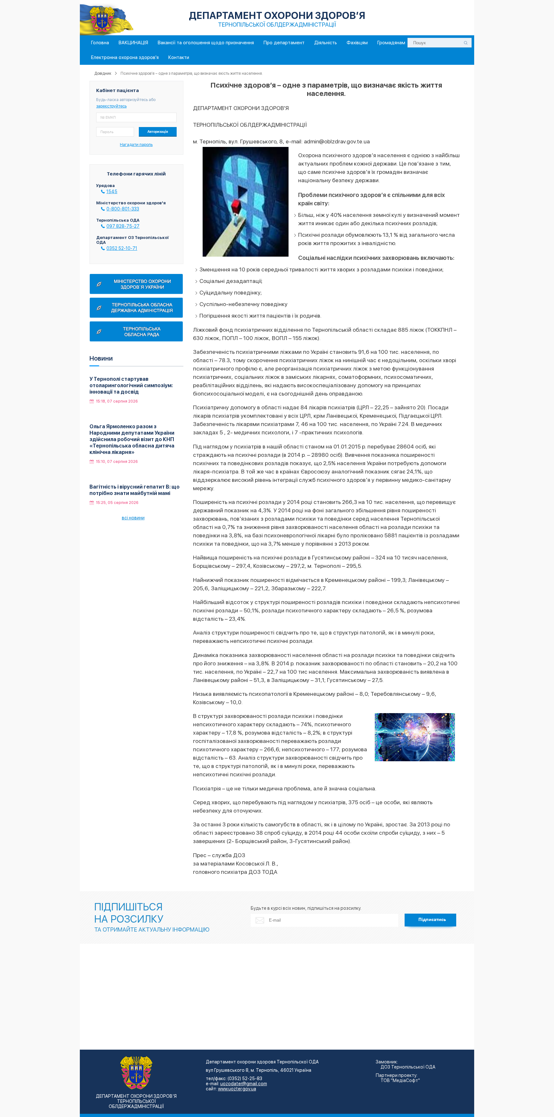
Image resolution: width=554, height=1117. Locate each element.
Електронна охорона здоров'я (125, 57)
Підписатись (432, 919)
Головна (100, 43)
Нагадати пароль (136, 144)
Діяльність (325, 43)
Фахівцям (357, 43)
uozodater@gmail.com (243, 1083)
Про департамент (284, 43)
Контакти (178, 57)
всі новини (133, 517)
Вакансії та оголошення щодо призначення (206, 43)
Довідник (102, 73)
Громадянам (391, 43)
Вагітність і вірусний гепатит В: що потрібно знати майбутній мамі (134, 490)
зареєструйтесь (111, 106)
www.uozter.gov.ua (237, 1088)
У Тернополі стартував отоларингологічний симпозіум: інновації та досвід (131, 385)
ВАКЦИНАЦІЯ (133, 43)
